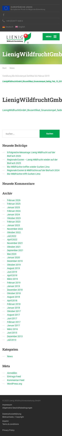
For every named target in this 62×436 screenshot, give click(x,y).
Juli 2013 (11, 340)
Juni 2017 (12, 318)
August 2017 (13, 314)
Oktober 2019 (14, 264)
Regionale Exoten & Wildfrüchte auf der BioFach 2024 (33, 170)
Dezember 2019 (15, 261)
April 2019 (12, 275)
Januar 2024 (13, 214)
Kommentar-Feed (15, 380)
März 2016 (12, 329)
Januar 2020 (13, 257)
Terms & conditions (10, 424)
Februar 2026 (14, 200)
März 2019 (12, 279)
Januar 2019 (13, 286)
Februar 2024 (14, 211)
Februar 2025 (14, 203)
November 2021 (15, 243)
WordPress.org (14, 383)
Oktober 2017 (14, 311)
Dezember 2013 (15, 336)
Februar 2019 (14, 282)
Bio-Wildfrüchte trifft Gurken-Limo (23, 174)
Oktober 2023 (14, 218)
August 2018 (13, 297)
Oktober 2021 (14, 247)
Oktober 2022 (14, 232)
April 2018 (12, 300)
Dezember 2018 (15, 290)
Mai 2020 (11, 254)
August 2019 (13, 268)
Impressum (7, 405)
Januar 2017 (13, 325)
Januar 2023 (13, 225)
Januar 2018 (13, 307)
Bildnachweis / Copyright (13, 417)
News (10, 356)
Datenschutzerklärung (11, 414)
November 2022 (15, 229)
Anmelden (12, 373)
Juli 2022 (11, 236)
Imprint (5, 421)
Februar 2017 (14, 322)
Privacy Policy (8, 430)
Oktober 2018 (14, 293)
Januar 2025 (13, 207)
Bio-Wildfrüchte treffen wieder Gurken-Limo (28, 167)
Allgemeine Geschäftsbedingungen (17, 408)
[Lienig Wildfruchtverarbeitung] (16, 38)
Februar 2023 (14, 221)
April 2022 (12, 239)
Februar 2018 (14, 304)
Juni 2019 (12, 272)
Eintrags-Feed (14, 376)
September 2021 (15, 250)
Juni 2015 (12, 332)
